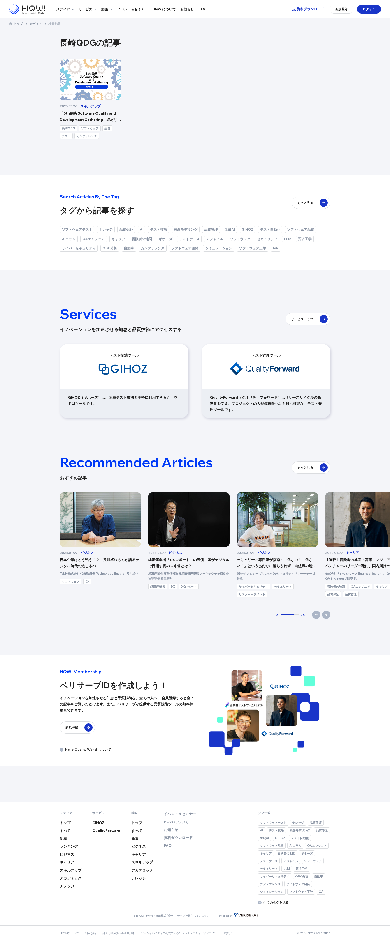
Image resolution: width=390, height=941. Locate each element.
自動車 (129, 248)
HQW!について (164, 9)
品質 (107, 128)
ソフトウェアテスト (77, 229)
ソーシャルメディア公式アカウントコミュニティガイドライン (179, 933)
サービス (85, 9)
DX (20, 581)
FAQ (202, 9)
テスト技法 (158, 229)
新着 (63, 838)
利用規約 (90, 933)
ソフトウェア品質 (300, 229)
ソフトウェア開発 (184, 248)
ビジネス (67, 854)
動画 (104, 9)
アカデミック (70, 878)
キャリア (118, 239)
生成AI (230, 229)
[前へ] (316, 615)
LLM (287, 239)
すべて (65, 830)
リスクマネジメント (185, 594)
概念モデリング (185, 229)
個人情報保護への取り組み (118, 933)
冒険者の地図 (142, 239)
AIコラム (69, 239)
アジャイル (214, 239)
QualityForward (106, 830)
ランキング (69, 846)
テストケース (189, 239)
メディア (63, 9)
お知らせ (187, 9)
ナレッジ (106, 229)
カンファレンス (87, 136)
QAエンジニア (93, 239)
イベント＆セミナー (132, 9)
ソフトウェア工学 (252, 248)
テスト (66, 136)
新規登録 (341, 9)
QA (275, 248)
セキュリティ (267, 239)
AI (141, 229)
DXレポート (122, 586)
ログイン (369, 9)
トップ (18, 24)
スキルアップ (70, 870)
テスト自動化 (270, 229)
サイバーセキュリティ (79, 248)
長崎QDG (68, 128)
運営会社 (228, 933)
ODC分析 (109, 248)
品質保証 (126, 229)
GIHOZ (247, 229)
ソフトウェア (90, 128)
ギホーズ (165, 239)
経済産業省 (90, 586)
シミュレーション (218, 248)
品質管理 (211, 229)
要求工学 (305, 239)
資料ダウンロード (310, 9)
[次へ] (326, 615)
